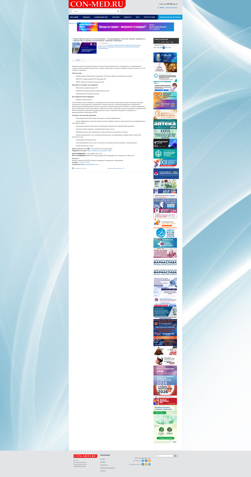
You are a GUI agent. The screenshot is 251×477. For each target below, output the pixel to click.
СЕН (164, 47)
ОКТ (166, 47)
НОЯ (169, 47)
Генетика (110, 45)
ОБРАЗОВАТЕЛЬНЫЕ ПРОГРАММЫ (170, 17)
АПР (158, 47)
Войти (162, 7)
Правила (102, 462)
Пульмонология (119, 47)
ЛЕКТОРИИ (115, 17)
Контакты (103, 471)
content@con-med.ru (80, 466)
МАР (155, 47)
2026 (171, 42)
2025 (167, 42)
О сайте (102, 459)
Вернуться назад (74, 23)
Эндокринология (103, 48)
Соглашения (104, 465)
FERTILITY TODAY (149, 17)
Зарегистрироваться (171, 7)
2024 (163, 42)
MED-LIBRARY (74, 17)
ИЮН (161, 47)
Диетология (129, 45)
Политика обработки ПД (107, 468)
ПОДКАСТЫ (127, 17)
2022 (158, 42)
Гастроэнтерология (119, 45)
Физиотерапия (134, 47)
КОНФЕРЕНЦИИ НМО (101, 17)
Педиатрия (111, 47)
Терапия (127, 47)
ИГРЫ (138, 17)
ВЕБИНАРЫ (86, 17)
